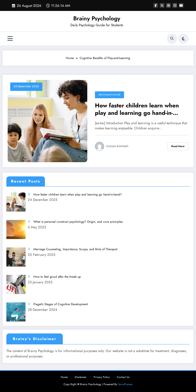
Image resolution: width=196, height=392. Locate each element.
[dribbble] (168, 5)
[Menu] (10, 38)
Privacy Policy (102, 377)
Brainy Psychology (96, 18)
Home (64, 377)
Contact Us (123, 377)
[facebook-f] (155, 5)
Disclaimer (81, 377)
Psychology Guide (109, 94)
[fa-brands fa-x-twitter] (162, 5)
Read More (178, 146)
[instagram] (175, 5)
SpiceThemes (125, 384)
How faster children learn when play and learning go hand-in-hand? (137, 110)
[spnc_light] (183, 39)
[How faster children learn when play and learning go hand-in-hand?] (47, 120)
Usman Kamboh (117, 146)
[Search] (172, 39)
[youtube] (181, 5)
